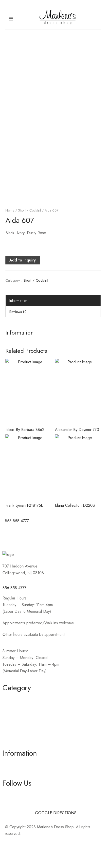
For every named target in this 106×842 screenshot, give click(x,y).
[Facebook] (11, 535)
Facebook (10, 793)
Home (9, 210)
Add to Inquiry (22, 260)
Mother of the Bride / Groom (27, 707)
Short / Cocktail (29, 210)
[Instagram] (24, 535)
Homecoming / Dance (21, 698)
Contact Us (11, 772)
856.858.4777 (14, 588)
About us (10, 763)
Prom (6, 733)
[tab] (53, 300)
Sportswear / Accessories (24, 725)
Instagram (10, 802)
